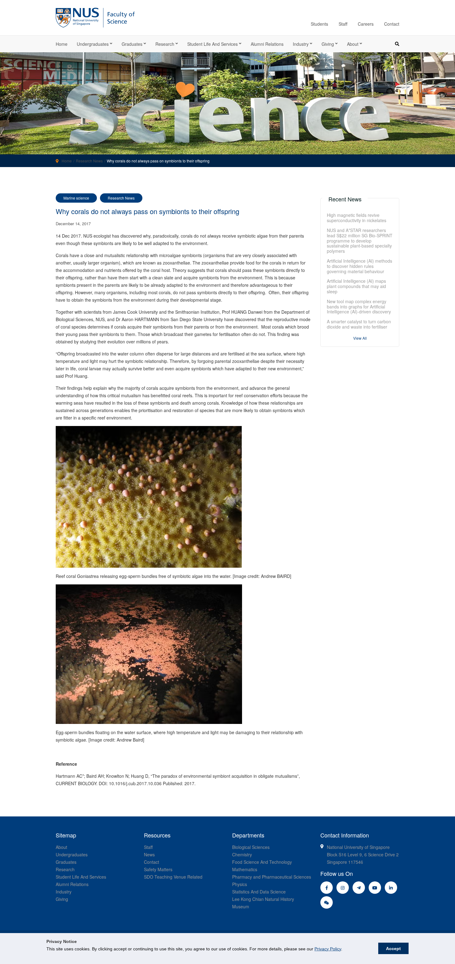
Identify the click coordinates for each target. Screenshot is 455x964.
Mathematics (244, 869)
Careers (366, 24)
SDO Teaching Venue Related (173, 877)
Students (319, 24)
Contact (391, 24)
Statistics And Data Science (259, 892)
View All (360, 338)
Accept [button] (393, 948)
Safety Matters (158, 869)
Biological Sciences (251, 847)
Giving (328, 44)
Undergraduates (93, 44)
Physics (239, 884)
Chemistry (242, 854)
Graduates (132, 44)
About (352, 44)
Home (61, 44)
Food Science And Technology (262, 862)
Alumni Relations (267, 44)
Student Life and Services (212, 44)
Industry (301, 44)
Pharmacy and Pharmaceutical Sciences (271, 877)
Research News (89, 160)
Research (164, 44)
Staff (343, 24)
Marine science (76, 197)
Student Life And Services (81, 877)
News (149, 854)
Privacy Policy (327, 948)
